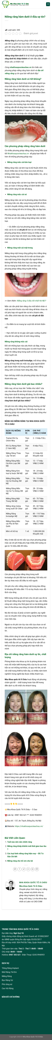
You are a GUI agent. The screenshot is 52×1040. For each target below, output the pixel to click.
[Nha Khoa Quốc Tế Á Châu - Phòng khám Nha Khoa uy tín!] (18, 4)
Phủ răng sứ (7, 984)
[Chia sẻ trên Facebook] (19, 869)
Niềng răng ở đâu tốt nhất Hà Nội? (31, 301)
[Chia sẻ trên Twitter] (24, 869)
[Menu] (48, 4)
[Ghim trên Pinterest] (33, 869)
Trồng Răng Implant (10, 968)
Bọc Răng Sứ (7, 980)
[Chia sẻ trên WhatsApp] (15, 869)
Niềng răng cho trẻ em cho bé (20, 861)
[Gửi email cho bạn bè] (28, 869)
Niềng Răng (7, 976)
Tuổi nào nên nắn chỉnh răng (19, 842)
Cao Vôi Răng (7, 988)
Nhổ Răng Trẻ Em (9, 972)
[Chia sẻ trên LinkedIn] (37, 869)
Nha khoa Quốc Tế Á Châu (30, 886)
